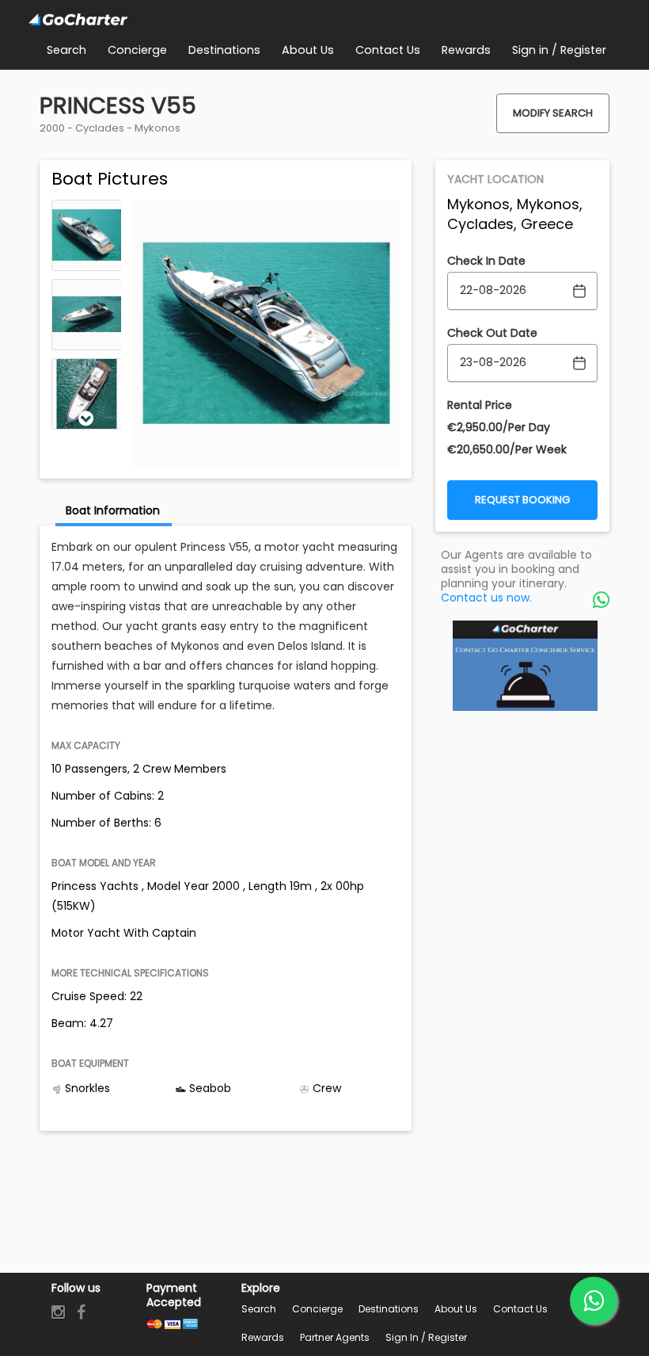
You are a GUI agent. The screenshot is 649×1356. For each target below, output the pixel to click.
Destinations (389, 1309)
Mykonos (157, 128)
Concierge (317, 1309)
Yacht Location (495, 179)
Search (258, 1309)
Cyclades (99, 128)
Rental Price (479, 405)
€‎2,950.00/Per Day (498, 427)
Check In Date (486, 261)
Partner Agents (335, 1337)
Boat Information (113, 510)
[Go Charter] (78, 20)
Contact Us (520, 1309)
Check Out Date (492, 333)
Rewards (262, 1337)
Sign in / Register (426, 1337)
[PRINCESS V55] (87, 235)
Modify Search (553, 112)
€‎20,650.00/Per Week (507, 449)
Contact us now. (486, 597)
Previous (86, 211)
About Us (456, 1309)
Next (86, 418)
